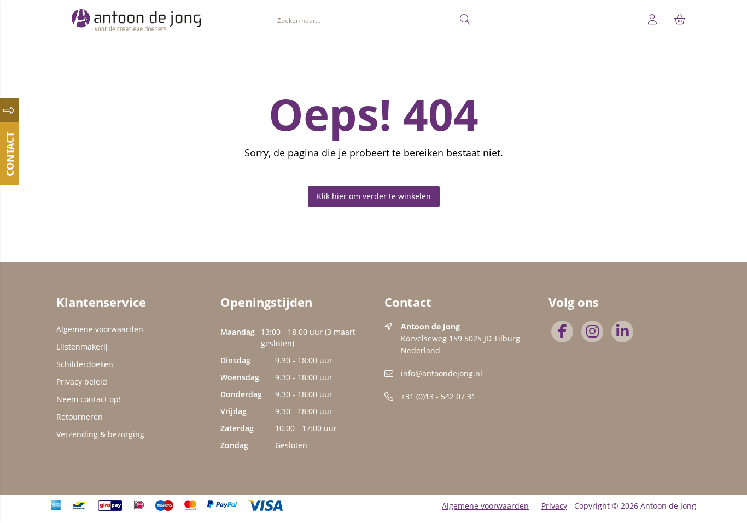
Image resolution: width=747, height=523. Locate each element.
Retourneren (79, 416)
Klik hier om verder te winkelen (374, 196)
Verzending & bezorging (100, 434)
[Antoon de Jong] (136, 19)
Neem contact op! (88, 399)
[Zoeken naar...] (465, 20)
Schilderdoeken (84, 364)
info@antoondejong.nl (441, 373)
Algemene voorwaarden (99, 329)
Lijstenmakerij (82, 346)
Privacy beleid (81, 381)
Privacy (554, 506)
